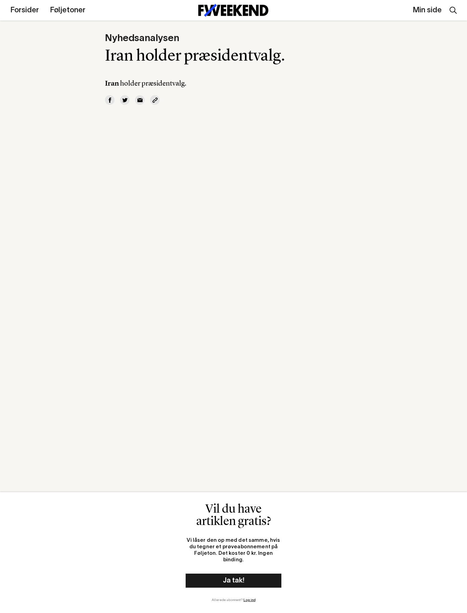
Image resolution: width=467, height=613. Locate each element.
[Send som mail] (140, 100)
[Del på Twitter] (125, 100)
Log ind (249, 600)
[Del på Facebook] (110, 100)
